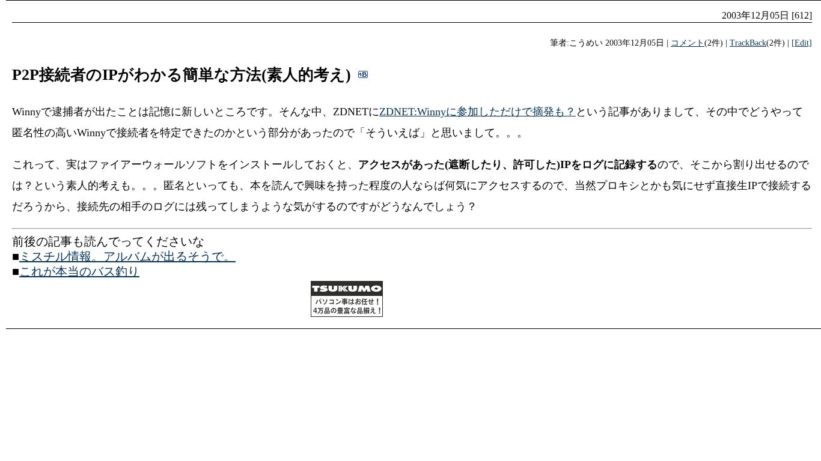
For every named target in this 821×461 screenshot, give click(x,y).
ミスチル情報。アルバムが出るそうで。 (127, 256)
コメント (687, 42)
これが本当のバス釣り (79, 271)
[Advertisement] (152, 301)
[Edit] (802, 42)
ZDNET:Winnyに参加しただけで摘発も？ (477, 112)
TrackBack (748, 42)
